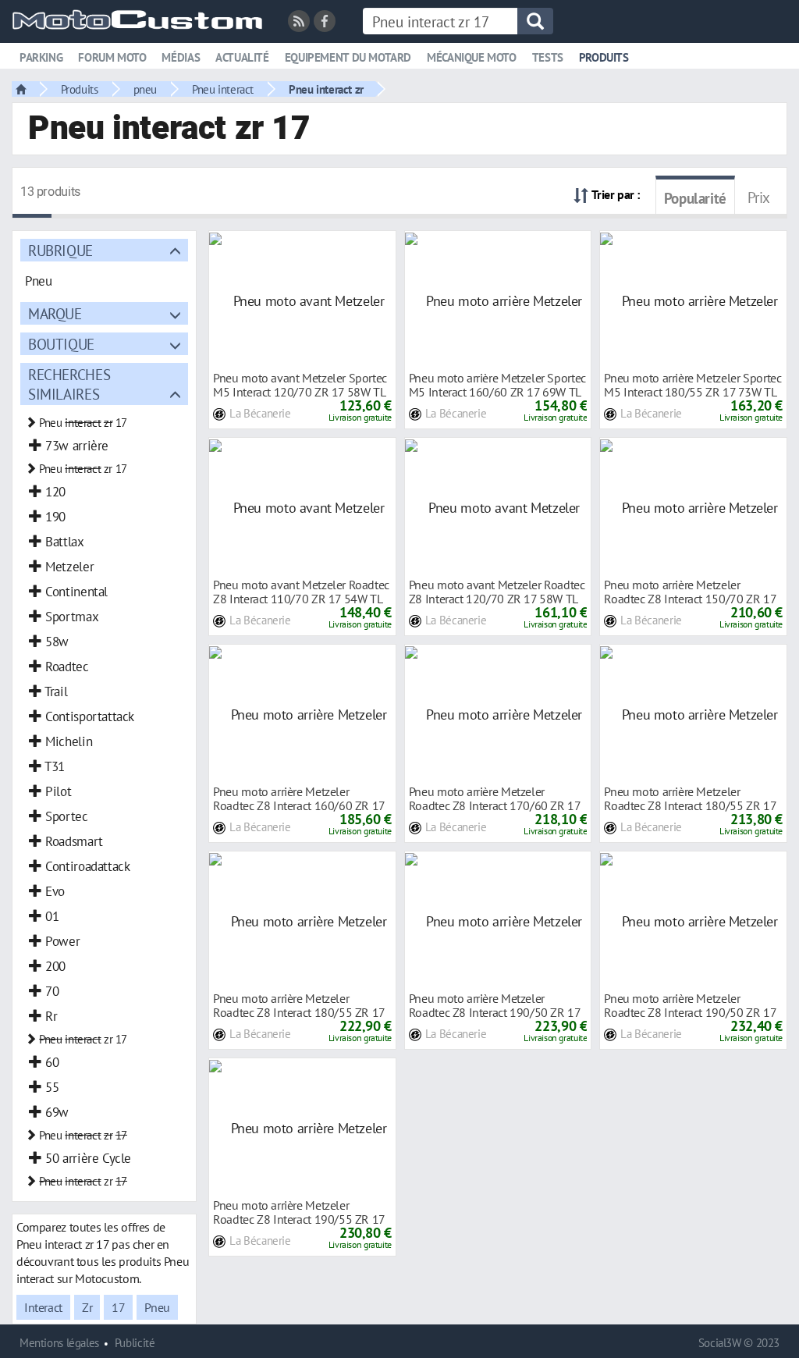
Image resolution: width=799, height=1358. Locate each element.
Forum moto (112, 57)
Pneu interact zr (326, 89)
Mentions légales (59, 1343)
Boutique (61, 344)
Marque (55, 313)
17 (118, 1307)
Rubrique (60, 250)
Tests (547, 57)
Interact (43, 1307)
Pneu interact (223, 89)
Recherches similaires (69, 383)
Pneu (156, 1307)
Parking (41, 57)
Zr (87, 1307)
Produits (604, 57)
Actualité (242, 57)
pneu (145, 89)
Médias (181, 57)
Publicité (135, 1343)
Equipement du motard (348, 57)
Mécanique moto (472, 57)
